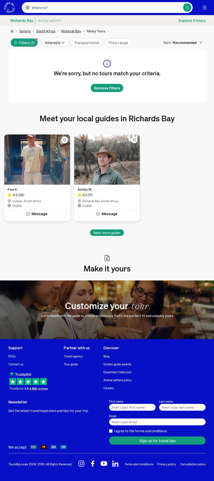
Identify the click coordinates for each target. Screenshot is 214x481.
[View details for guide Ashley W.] (107, 177)
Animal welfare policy (117, 380)
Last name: (166, 401)
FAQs (12, 356)
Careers (108, 388)
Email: (113, 416)
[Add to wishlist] (64, 140)
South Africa (45, 31)
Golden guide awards (117, 364)
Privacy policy (167, 464)
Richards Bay (71, 31)
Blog (106, 356)
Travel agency (73, 356)
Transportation (86, 42)
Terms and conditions (139, 464)
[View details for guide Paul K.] (37, 177)
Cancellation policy (193, 464)
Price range (118, 42)
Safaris (25, 31)
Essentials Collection (117, 372)
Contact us (15, 364)
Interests (53, 42)
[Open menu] (204, 7)
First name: (116, 401)
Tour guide (71, 364)
